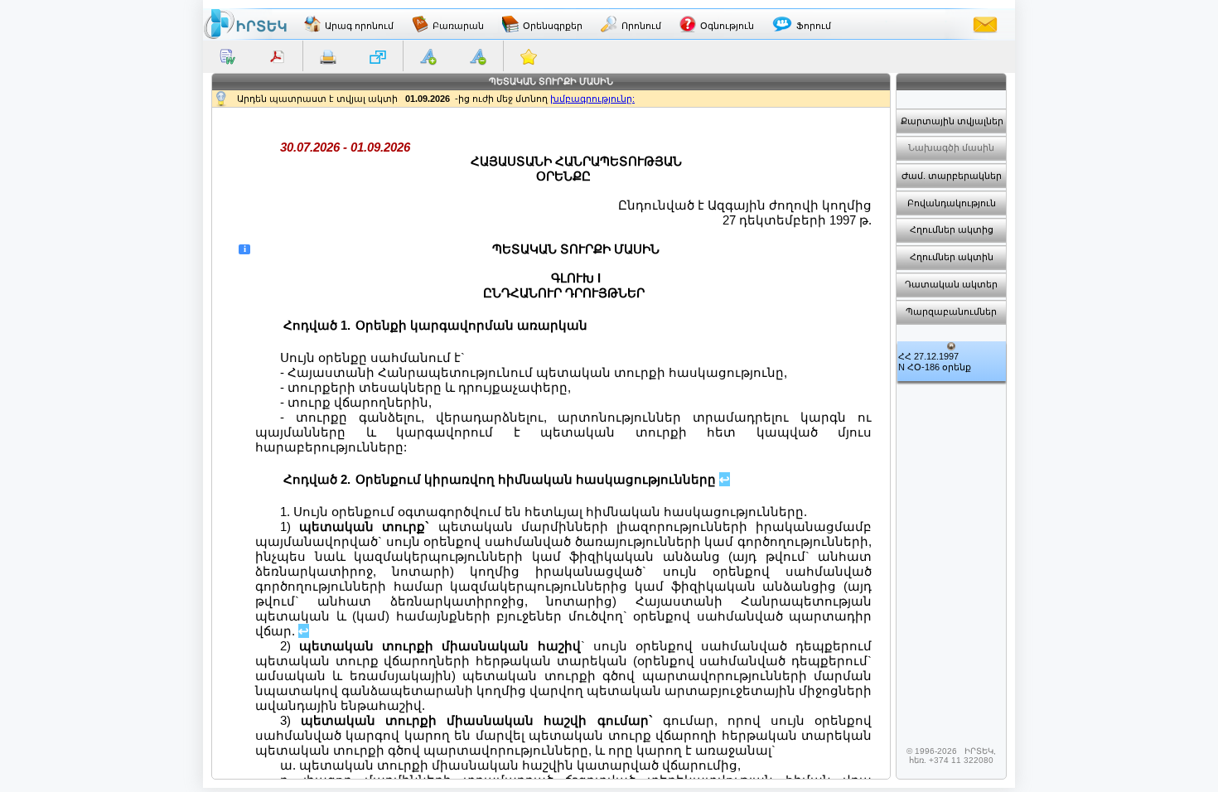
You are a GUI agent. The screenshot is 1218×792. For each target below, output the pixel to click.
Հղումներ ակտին (951, 257)
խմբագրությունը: (592, 99)
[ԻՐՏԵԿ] (245, 24)
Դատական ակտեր (951, 284)
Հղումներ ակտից (951, 229)
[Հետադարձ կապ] (985, 24)
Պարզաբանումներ (951, 311)
